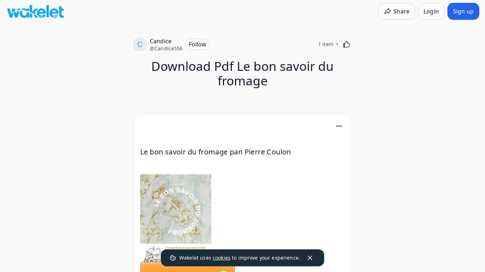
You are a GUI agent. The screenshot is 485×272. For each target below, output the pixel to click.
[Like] (346, 44)
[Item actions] (339, 126)
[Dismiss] (310, 258)
